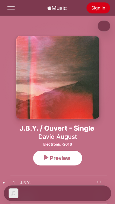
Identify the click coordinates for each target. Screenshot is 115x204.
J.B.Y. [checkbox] (25, 182)
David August (57, 136)
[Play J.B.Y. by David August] (14, 182)
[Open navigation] (11, 8)
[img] (57, 8)
